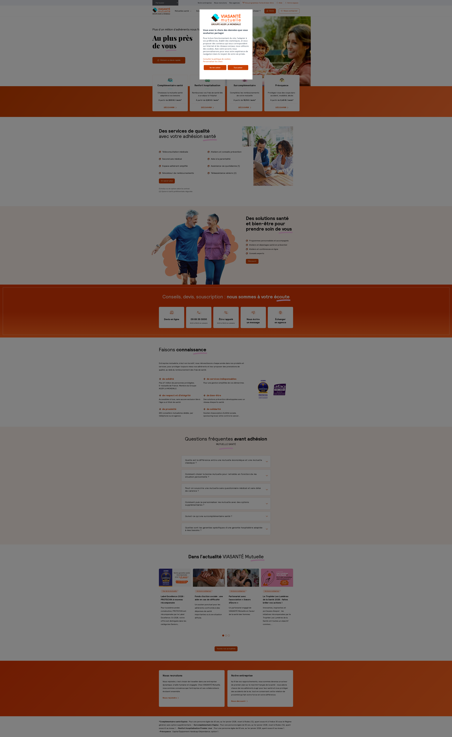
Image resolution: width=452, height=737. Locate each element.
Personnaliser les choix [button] (212, 61)
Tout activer (238, 67)
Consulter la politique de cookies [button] (217, 59)
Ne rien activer (215, 67)
